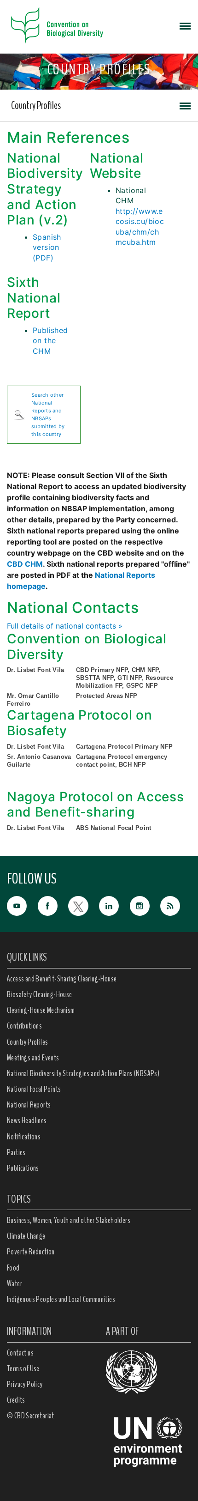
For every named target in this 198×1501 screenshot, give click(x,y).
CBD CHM (25, 564)
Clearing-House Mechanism (41, 1010)
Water (14, 1283)
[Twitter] (83, 905)
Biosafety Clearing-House (39, 994)
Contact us (20, 1352)
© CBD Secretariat (30, 1415)
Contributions (24, 1025)
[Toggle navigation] (185, 25)
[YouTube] (22, 905)
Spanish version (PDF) (47, 247)
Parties (16, 1152)
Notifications (24, 1136)
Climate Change (26, 1235)
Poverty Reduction (31, 1251)
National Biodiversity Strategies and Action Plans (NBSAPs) (83, 1073)
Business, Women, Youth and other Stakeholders (68, 1220)
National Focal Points (34, 1089)
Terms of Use (23, 1368)
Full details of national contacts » (64, 625)
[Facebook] (53, 905)
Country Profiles (36, 105)
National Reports (29, 1104)
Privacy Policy (25, 1384)
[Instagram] (145, 905)
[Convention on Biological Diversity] (57, 25)
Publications (23, 1168)
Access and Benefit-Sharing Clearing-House (61, 978)
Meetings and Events (33, 1057)
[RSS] (175, 906)
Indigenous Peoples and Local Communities (61, 1299)
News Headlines (27, 1120)
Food (13, 1267)
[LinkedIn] (114, 905)
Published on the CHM (50, 341)
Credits (16, 1399)
